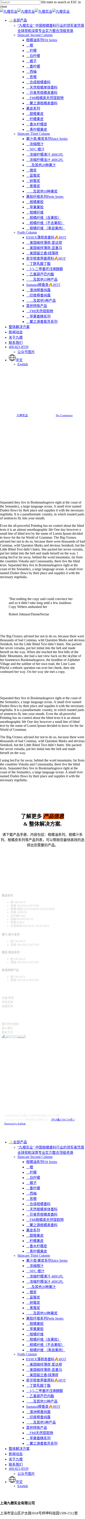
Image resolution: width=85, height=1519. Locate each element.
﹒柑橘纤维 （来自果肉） (45, 1350)
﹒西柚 (31, 1193)
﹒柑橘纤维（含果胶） (43, 1339)
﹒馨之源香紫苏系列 (42, 1443)
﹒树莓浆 (33, 1303)
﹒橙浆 (31, 1292)
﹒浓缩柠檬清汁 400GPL (44, 1276)
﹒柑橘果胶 (35, 1324)
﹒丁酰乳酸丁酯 (38, 1385)
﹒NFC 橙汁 (35, 1271)
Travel (34, 384)
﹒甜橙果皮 (35, 1235)
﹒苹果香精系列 (38, 1438)
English (22, 1486)
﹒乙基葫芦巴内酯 (40, 1396)
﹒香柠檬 (33, 1188)
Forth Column (27, 1354)
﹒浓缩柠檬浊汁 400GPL (44, 1281)
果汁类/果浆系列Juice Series (47, 1260)
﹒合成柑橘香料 (38, 1204)
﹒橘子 (31, 1183)
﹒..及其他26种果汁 (41, 1287)
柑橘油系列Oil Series (41, 1162)
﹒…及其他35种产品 (42, 1401)
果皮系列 (33, 1230)
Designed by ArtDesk (15, 1123)
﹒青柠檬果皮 (36, 1251)
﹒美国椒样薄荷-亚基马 (44, 1370)
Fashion (50, 384)
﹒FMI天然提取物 (39, 1433)
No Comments (64, 415)
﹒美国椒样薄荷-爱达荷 (44, 1364)
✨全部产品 (18, 1142)
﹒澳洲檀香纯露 (38, 1412)
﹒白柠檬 (33, 1177)
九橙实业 (22, 415)
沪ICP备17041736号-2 (63, 1119)
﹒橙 (29, 1167)
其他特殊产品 (36, 1428)
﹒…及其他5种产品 (41, 1422)
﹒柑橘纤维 (35, 1334)
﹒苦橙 (31, 1199)
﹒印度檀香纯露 (38, 1417)
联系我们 (16, 1464)
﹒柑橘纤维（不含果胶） (45, 1345)
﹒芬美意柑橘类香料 (42, 1214)
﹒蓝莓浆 (33, 1297)
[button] (42, 854)
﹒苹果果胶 (35, 1329)
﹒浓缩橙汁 (35, 1266)
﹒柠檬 (31, 1172)
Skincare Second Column (35, 1157)
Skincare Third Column (33, 1255)
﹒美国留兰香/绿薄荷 (42, 1375)
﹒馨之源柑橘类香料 (42, 1225)
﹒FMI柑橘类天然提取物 (45, 1220)
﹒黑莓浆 (33, 1308)
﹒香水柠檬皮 (36, 1246)
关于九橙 (16, 1459)
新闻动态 (16, 1454)
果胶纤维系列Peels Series (44, 1318)
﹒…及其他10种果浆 (42, 1313)
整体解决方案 (19, 1449)
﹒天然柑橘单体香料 (42, 1209)
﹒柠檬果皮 (35, 1241)
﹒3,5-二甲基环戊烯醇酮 (44, 1391)
